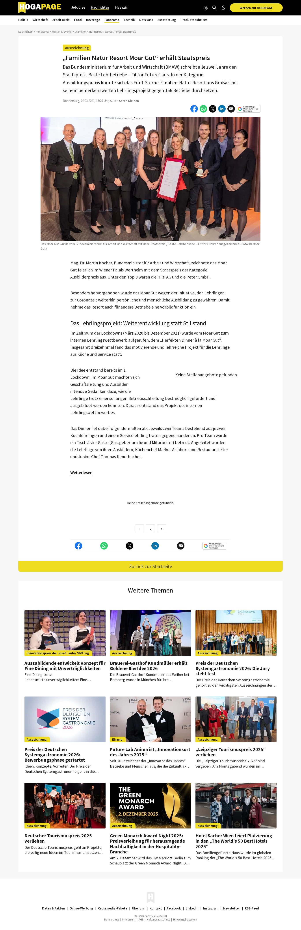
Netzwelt (146, 20)
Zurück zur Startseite (150, 566)
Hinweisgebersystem (185, 919)
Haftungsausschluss (158, 919)
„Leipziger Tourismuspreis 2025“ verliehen (230, 752)
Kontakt (156, 908)
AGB (141, 919)
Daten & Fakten (53, 908)
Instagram (210, 908)
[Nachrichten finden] (214, 7)
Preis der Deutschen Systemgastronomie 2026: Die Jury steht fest (232, 668)
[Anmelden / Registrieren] (223, 7)
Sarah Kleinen (129, 101)
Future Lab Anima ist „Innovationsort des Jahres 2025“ (150, 752)
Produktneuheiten (194, 20)
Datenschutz (111, 919)
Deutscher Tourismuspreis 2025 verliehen (58, 838)
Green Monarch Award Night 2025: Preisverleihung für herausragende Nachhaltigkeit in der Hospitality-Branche (147, 843)
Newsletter (231, 908)
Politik (23, 20)
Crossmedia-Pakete (112, 908)
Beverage (93, 20)
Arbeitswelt (61, 20)
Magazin (121, 7)
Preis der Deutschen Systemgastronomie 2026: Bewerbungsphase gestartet (54, 754)
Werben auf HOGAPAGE (256, 8)
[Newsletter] (205, 7)
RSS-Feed (252, 908)
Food (78, 20)
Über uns (138, 908)
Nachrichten (100, 7)
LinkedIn (192, 908)
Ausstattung (167, 20)
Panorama (111, 20)
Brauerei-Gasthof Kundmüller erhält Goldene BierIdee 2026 (148, 665)
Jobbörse (78, 7)
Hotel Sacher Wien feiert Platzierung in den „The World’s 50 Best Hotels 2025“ (233, 840)
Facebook (174, 908)
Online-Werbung (81, 908)
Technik (129, 20)
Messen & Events (61, 32)
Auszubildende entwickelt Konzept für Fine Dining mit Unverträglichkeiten (65, 665)
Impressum (128, 919)
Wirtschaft (40, 20)
